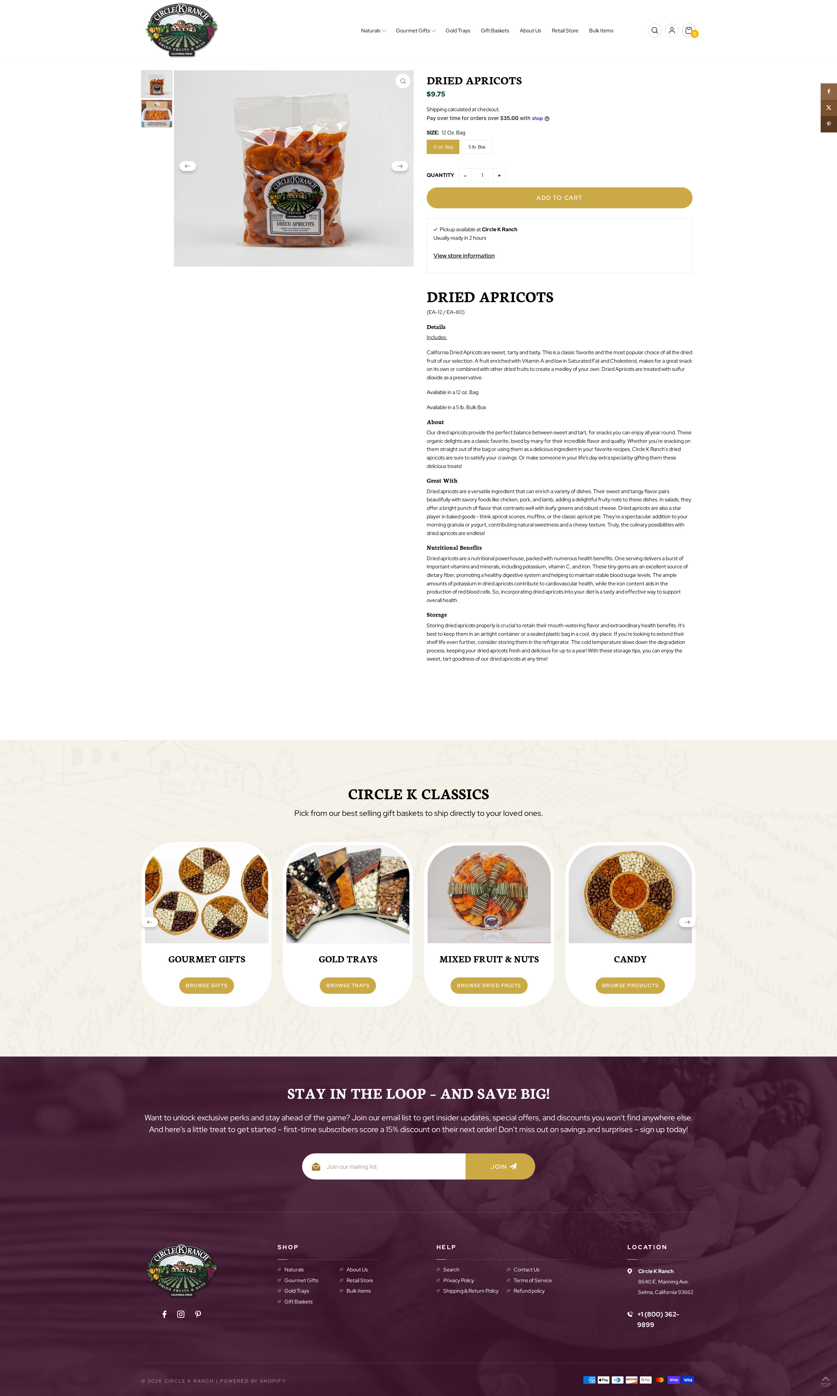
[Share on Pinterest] (829, 124)
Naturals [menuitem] (370, 30)
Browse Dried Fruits (489, 985)
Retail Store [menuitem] (565, 30)
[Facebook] (164, 1315)
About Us (357, 1269)
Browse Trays (347, 985)
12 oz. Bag (443, 147)
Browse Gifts (207, 985)
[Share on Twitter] (829, 108)
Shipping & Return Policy (471, 1290)
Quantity (440, 175)
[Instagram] (180, 1315)
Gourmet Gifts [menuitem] (413, 30)
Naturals (294, 1269)
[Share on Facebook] (829, 91)
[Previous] (187, 168)
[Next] (399, 168)
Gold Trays (296, 1290)
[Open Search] (655, 30)
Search (451, 1269)
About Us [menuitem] (530, 30)
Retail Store (360, 1280)
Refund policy (529, 1290)
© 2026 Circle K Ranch (177, 1381)
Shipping (437, 109)
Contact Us (526, 1269)
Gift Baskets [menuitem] (495, 30)
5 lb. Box (477, 147)
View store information (464, 255)
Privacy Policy (458, 1280)
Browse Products (630, 985)
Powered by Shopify (253, 1381)
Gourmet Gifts (301, 1280)
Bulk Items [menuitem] (601, 30)
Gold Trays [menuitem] (458, 30)
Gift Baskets (298, 1301)
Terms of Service (533, 1280)
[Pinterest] (198, 1315)
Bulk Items (359, 1290)
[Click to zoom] (403, 81)
